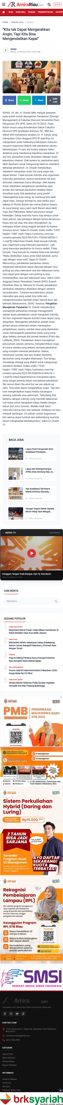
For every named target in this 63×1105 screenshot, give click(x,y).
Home (5, 22)
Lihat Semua (54, 533)
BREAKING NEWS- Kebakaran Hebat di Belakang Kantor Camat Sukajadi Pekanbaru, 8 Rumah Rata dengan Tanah (32, 645)
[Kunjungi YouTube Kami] (17, 1013)
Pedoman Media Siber (11, 1090)
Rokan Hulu (17, 22)
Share (11, 100)
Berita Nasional (8, 1058)
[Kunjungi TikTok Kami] (23, 1013)
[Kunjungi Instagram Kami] (11, 1013)
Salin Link (55, 100)
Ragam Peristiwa (9, 1065)
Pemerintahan (45, 12)
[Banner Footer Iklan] (31, 1098)
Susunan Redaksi (9, 1079)
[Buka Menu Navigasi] (3, 4)
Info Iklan (6, 1086)
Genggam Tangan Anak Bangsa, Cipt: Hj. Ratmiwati (26, 574)
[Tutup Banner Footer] (60, 1090)
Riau (11, 12)
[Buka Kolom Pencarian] (49, 4)
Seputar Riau (7, 1054)
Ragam (31, 12)
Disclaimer (6, 1083)
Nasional (21, 12)
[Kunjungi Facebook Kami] (4, 1013)
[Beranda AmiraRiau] (25, 4)
